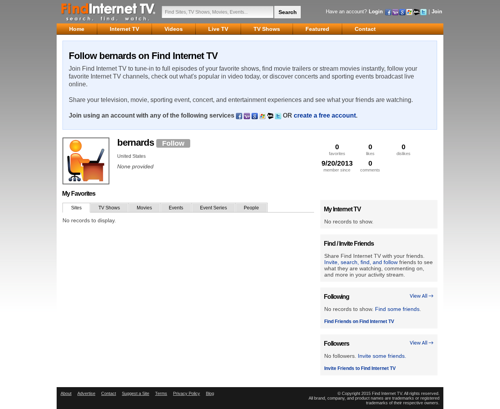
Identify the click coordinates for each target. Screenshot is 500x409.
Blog (210, 393)
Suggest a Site (135, 393)
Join (437, 11)
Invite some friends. (382, 356)
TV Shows (109, 208)
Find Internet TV (109, 11)
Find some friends (397, 309)
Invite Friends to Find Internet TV (360, 368)
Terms (161, 393)
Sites (76, 208)
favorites (337, 149)
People (251, 208)
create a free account (325, 115)
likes (370, 149)
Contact (108, 393)
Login (376, 11)
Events (176, 208)
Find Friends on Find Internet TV (359, 321)
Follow (173, 143)
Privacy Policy (186, 393)
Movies (144, 208)
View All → (422, 296)
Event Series (213, 208)
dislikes (403, 149)
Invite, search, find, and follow (361, 262)
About (66, 393)
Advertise (86, 393)
